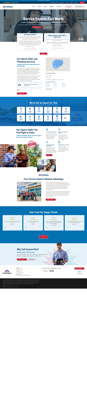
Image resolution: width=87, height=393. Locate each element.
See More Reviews (43, 236)
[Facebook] (77, 273)
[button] (82, 39)
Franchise (59, 268)
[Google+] (81, 273)
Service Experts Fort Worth (54, 2)
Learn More (47, 0)
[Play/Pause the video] (79, 39)
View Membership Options (49, 27)
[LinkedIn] (80, 273)
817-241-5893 (82, 2)
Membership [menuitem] (52, 6)
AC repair (32, 78)
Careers (72, 2)
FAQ (67, 2)
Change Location (61, 2)
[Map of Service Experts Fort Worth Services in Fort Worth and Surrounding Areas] (58, 64)
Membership (55, 268)
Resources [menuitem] (45, 6)
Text (26, 48)
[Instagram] (78, 273)
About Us (48, 155)
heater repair (27, 79)
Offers (76, 2)
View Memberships (31, 259)
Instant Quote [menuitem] (59, 6)
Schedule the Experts (79, 6)
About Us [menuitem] (39, 6)
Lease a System (68, 6)
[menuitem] (4, 286)
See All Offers (43, 53)
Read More (12, 224)
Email (29, 48)
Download (34, 48)
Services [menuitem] (33, 6)
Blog (51, 268)
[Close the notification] (84, 0)
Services (43, 268)
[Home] (8, 7)
